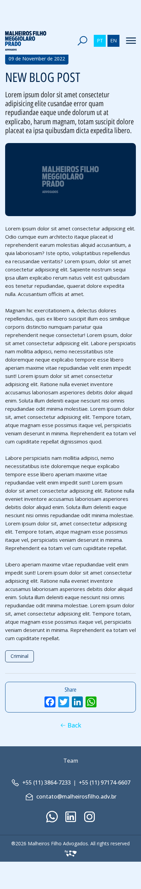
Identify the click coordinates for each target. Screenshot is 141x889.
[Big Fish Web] (71, 852)
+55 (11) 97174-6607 (104, 782)
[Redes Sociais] (52, 816)
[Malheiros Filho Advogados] (25, 41)
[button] (82, 41)
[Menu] (128, 40)
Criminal (19, 656)
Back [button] (74, 725)
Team (70, 760)
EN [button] (113, 40)
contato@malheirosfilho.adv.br (76, 796)
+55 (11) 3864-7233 (46, 782)
